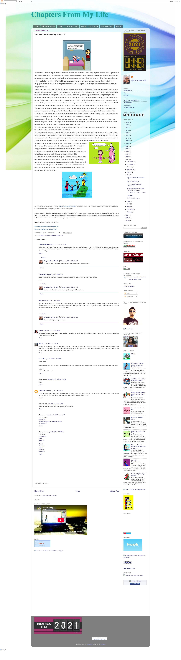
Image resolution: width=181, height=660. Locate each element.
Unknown (42, 390)
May (128, 201)
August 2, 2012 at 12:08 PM (51, 330)
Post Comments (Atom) (50, 495)
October (129, 167)
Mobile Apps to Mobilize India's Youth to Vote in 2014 (138, 394)
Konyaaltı (42, 451)
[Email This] (64, 233)
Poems (83, 26)
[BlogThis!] (66, 233)
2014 (127, 154)
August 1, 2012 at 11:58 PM (69, 261)
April (128, 204)
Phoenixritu (42, 274)
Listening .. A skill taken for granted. (138, 432)
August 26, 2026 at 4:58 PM (55, 432)
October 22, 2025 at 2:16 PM (56, 415)
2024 (127, 127)
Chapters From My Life (69, 13)
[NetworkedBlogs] (135, 581)
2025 (127, 125)
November (130, 164)
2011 (127, 215)
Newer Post (39, 491)
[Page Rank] (126, 269)
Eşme (40, 447)
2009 (127, 220)
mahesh (41, 358)
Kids (62, 235)
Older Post (114, 491)
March (129, 206)
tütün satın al (43, 423)
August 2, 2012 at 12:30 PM (50, 343)
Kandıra (41, 442)
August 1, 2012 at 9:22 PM (55, 274)
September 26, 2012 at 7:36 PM (56, 379)
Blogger (103, 644)
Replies (43, 257)
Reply (40, 253)
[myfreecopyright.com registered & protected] (135, 557)
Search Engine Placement (99, 639)
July (128, 175)
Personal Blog (42, 545)
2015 (127, 151)
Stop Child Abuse (107, 26)
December (130, 161)
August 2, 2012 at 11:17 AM (69, 317)
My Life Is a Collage (133, 181)
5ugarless (89, 644)
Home (37, 26)
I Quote (118, 26)
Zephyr (41, 300)
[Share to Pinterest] (71, 233)
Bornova (41, 449)
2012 (127, 159)
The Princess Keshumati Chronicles (134, 184)
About (60, 26)
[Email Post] (59, 232)
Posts (127, 293)
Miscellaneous (127, 90)
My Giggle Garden (48, 26)
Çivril (40, 438)
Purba (41, 330)
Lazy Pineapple (44, 244)
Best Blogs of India (129, 568)
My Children (94, 26)
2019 (127, 141)
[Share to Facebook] (69, 233)
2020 (127, 138)
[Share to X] (68, 233)
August (129, 172)
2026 (127, 122)
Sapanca (41, 440)
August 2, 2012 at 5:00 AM (52, 300)
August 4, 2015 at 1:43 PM (55, 403)
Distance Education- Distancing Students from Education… (138, 446)
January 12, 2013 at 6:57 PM (54, 390)
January (129, 212)
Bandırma (42, 446)
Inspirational (127, 105)
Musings (125, 93)
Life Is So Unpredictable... (136, 461)
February (130, 209)
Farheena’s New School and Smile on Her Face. (135, 189)
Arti (40, 343)
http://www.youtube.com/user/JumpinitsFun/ (46, 226)
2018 (127, 143)
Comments (129, 296)
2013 (127, 157)
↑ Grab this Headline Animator (135, 279)
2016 (127, 148)
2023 (127, 130)
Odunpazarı (42, 436)
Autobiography (127, 102)
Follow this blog (135, 583)
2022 (127, 133)
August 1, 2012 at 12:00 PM (57, 244)
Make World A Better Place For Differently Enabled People (137, 365)
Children (41, 235)
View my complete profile (138, 80)
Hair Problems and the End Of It (136, 192)
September (130, 169)
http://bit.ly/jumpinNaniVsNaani (67, 206)
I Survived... (130, 195)
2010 (127, 218)
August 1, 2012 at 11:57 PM (69, 287)
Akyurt (41, 444)
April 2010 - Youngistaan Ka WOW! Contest (138, 379)
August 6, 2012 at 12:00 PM (53, 358)
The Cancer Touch (72, 26)
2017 (127, 146)
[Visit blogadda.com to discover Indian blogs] (127, 533)
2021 (127, 135)
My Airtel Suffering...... (133, 198)
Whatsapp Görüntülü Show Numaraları (50, 421)
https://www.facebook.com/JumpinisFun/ (46, 229)
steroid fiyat (42, 419)
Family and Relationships (52, 235)
